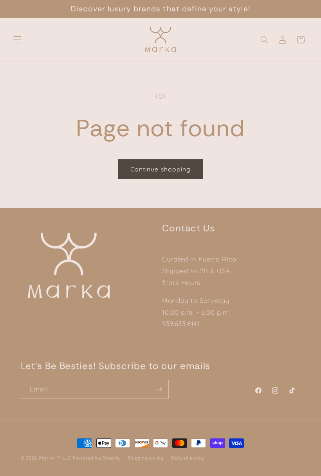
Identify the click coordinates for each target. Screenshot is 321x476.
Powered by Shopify (96, 458)
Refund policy (187, 458)
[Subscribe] (159, 389)
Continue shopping (160, 169)
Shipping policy (146, 458)
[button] (17, 40)
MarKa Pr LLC (55, 458)
